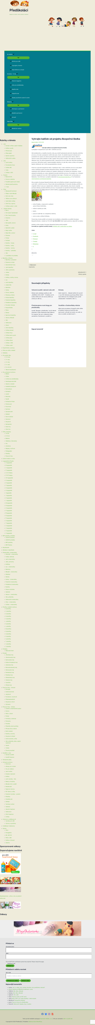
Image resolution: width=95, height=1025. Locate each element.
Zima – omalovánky (11, 602)
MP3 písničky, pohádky (9, 535)
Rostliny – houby (10, 243)
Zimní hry (8, 429)
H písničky (8, 618)
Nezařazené (6, 547)
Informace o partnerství (18, 109)
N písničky (8, 631)
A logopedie (9, 462)
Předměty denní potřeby (12, 726)
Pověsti (5, 653)
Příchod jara (9, 150)
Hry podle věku (7, 355)
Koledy (7, 275)
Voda (7, 170)
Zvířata (7, 816)
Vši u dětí (16, 995)
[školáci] (10, 874)
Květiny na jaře (9, 148)
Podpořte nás (15, 93)
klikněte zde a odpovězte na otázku (62, 226)
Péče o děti (9, 837)
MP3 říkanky (9, 545)
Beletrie (8, 438)
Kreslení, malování (10, 774)
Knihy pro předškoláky (18, 85)
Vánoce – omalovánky (11, 594)
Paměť (7, 399)
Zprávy (4, 828)
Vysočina (8, 682)
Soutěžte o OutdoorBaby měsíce (69, 305)
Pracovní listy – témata (9, 707)
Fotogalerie (8, 832)
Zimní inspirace (9, 814)
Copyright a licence (17, 65)
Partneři (14, 117)
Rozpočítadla (9, 307)
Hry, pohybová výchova (9, 372)
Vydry (31, 989)
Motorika (8, 396)
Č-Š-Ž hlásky (9, 475)
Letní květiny (9, 162)
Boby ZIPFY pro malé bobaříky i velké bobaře (24, 998)
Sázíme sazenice (10, 155)
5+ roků (8, 364)
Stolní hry (8, 426)
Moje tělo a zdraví (10, 233)
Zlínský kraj (9, 685)
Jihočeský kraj (9, 655)
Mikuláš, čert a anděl (11, 784)
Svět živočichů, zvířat (11, 738)
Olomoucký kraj (10, 670)
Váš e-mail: (8, 972)
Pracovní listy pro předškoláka (20, 1002)
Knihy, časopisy (7, 431)
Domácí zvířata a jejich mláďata (14, 145)
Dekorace (8, 764)
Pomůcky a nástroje (11, 718)
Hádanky (5, 353)
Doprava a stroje (10, 262)
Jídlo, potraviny (10, 561)
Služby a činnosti (10, 840)
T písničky (8, 641)
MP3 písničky (9, 542)
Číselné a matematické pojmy (13, 708)
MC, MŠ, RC (9, 835)
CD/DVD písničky (10, 537)
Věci (7, 253)
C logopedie (9, 467)
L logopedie (9, 500)
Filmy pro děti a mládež (9, 350)
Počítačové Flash (10, 401)
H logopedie (9, 490)
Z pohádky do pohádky (12, 255)
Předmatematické (10, 699)
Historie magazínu (16, 81)
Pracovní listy (9, 456)
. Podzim (5, 175)
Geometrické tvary (10, 264)
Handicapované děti (11, 381)
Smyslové (8, 421)
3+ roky (8, 359)
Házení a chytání (10, 384)
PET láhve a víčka (10, 791)
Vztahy (7, 748)
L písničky (8, 626)
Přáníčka (8, 796)
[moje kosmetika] (10, 908)
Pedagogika (9, 451)
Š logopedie (9, 518)
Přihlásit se (10, 965)
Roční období (9, 731)
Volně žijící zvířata (10, 201)
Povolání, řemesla (10, 305)
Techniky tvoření (10, 804)
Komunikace (9, 389)
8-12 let (8, 436)
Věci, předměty (9, 597)
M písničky (8, 629)
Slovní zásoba (9, 416)
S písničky (8, 639)
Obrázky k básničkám (8, 550)
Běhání (7, 374)
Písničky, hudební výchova (10, 607)
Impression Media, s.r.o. (46, 1018)
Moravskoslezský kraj (11, 667)
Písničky (8, 453)
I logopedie (8, 493)
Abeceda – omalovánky (12, 554)
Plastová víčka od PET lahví (19, 996)
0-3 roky (8, 357)
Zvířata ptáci (9, 337)
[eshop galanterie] (10, 891)
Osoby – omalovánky (11, 579)
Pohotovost (9, 404)
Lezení (7, 394)
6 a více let (8, 367)
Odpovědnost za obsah (18, 69)
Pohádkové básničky (11, 302)
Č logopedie (9, 470)
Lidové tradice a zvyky (9, 458)
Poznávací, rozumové (11, 696)
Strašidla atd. (9, 799)
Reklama (9, 102)
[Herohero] (52, 1014)
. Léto (4, 160)
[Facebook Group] (46, 1014)
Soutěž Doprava (10, 757)
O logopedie (9, 508)
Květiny (7, 776)
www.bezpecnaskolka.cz (64, 177)
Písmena (8, 235)
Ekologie (8, 689)
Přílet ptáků (9, 153)
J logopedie (9, 495)
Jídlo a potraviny (10, 270)
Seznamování (9, 411)
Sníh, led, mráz (9, 196)
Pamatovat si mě (11, 963)
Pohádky (5, 649)
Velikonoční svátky (10, 158)
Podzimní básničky (10, 300)
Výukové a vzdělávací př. (9, 819)
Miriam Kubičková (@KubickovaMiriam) (19, 989)
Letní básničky (9, 282)
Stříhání (8, 801)
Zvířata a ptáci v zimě (11, 206)
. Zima (4, 189)
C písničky (8, 611)
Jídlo (7, 220)
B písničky (8, 608)
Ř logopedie (9, 513)
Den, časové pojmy (11, 215)
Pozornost (8, 406)
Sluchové (8, 419)
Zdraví (7, 325)
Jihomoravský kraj (10, 657)
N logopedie (9, 505)
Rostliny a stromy (10, 733)
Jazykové (8, 694)
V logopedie (9, 528)
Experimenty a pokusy (9, 348)
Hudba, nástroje (10, 556)
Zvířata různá (9, 340)
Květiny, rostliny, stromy (12, 277)
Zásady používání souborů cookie (21, 97)
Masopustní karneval (11, 191)
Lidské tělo (8, 285)
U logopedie (9, 525)
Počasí (7, 238)
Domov (7, 711)
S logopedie (9, 520)
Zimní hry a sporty (10, 203)
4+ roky (8, 362)
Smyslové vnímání (10, 736)
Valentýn (8, 592)
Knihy (7, 225)
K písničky (8, 623)
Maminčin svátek (10, 228)
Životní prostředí (10, 750)
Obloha (7, 577)
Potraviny (8, 721)
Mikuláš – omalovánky (11, 571)
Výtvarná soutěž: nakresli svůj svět (43, 290)
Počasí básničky (10, 297)
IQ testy (60, 290)
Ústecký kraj (9, 680)
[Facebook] (42, 1014)
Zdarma (8, 842)
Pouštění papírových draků (13, 181)
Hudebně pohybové (11, 386)
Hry (6, 443)
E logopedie (9, 483)
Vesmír (7, 745)
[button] (13, 54)
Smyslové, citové (10, 701)
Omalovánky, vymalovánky (10, 552)
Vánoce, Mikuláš (10, 317)
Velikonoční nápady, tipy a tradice (22, 1004)
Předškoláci (19, 10)
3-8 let (7, 433)
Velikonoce (8, 322)
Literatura (8, 446)
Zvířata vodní (9, 345)
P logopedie (9, 510)
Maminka (8, 287)
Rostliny (8, 587)
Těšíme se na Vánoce (11, 198)
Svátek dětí (9, 167)
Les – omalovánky (10, 566)
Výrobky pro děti (10, 821)
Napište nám (15, 89)
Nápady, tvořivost (10, 448)
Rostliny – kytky (10, 245)
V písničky (8, 644)
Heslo (7, 953)
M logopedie (9, 503)
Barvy (7, 210)
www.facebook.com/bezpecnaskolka (41, 178)
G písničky (8, 616)
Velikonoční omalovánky (12, 599)
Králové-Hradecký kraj (11, 662)
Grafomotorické (10, 691)
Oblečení (8, 574)
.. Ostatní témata (7, 208)
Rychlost (8, 409)
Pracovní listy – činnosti (9, 687)
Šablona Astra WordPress (35, 1021)
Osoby (7, 290)
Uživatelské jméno (10, 946)
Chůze (7, 376)
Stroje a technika (10, 589)
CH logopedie (9, 478)
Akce (7, 830)
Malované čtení (10, 650)
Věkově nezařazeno (11, 369)
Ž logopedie (9, 530)
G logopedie (9, 488)
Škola (7, 310)
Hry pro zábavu (10, 769)
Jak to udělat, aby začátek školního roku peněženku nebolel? (29, 987)
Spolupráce (9, 424)
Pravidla (8, 723)
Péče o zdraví (9, 713)
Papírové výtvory (10, 789)
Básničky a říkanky (8, 258)
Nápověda (10, 121)
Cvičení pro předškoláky (12, 379)
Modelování (9, 786)
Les (6, 280)
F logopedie (9, 485)
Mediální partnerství (17, 113)
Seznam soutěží (10, 754)
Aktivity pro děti (16, 61)
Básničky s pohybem (11, 259)
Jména (7, 272)
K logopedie (9, 498)
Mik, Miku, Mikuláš (18, 991)
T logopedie (9, 523)
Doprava (8, 218)
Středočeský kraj (10, 677)
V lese (7, 186)
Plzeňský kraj (9, 675)
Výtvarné (8, 704)
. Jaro (4, 144)
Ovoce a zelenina (10, 179)
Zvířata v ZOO (9, 172)
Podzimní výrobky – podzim (13, 794)
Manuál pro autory (16, 128)
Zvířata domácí (9, 330)
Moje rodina (9, 230)
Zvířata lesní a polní (11, 335)
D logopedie (9, 480)
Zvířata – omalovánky (11, 604)
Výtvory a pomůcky (11, 823)
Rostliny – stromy (10, 248)
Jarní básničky (9, 267)
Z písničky (8, 646)
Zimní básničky (9, 327)
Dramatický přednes (19, 1000)
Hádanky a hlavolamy (11, 441)
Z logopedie (9, 533)
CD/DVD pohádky (10, 540)
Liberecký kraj (9, 665)
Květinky (8, 564)
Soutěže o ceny (7, 753)
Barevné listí (9, 176)
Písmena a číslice (10, 295)
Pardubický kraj (10, 672)
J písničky (8, 621)
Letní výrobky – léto (11, 779)
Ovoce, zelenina (10, 292)
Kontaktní (8, 391)
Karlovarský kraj (10, 660)
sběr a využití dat (67, 1018)
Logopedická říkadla (8, 461)
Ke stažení (10, 54)
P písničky (8, 636)
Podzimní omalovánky (11, 582)
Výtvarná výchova (7, 762)
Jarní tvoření (9, 771)
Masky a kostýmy (10, 781)
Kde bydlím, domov (11, 223)
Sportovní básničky (11, 315)
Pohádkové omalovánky (12, 584)
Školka (7, 312)
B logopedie (9, 465)
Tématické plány (7, 759)
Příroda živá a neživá (11, 728)
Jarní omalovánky (10, 559)
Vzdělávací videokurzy (9, 826)
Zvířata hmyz (9, 332)
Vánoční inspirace (10, 809)
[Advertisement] (48, 37)
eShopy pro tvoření (11, 766)
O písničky (8, 634)
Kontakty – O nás (11, 74)
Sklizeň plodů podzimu (12, 184)
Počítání (8, 240)
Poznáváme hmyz (10, 165)
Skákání (8, 414)
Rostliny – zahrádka (11, 250)
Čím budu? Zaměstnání (12, 212)
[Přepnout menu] (18, 57)
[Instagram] (49, 1014)
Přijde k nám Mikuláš (11, 193)
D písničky (8, 613)
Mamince (8, 569)
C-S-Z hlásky (9, 472)
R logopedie (9, 515)
